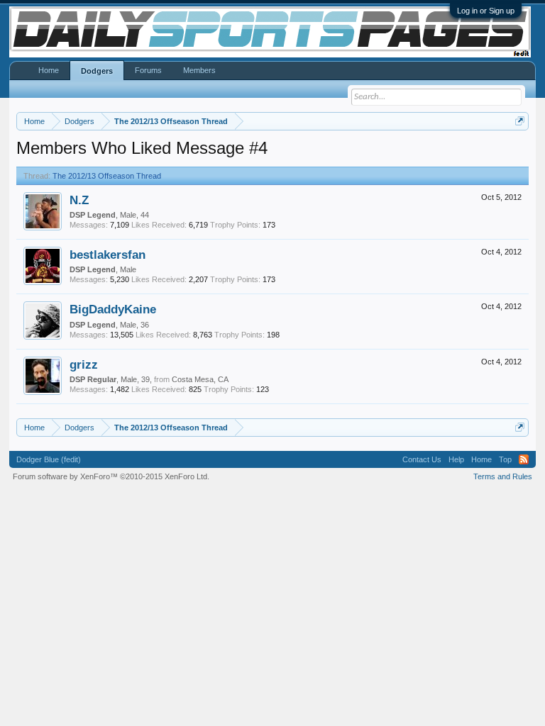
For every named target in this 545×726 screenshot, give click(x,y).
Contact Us (421, 459)
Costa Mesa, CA (200, 379)
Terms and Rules (502, 476)
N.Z (79, 200)
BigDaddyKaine (113, 309)
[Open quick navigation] (519, 120)
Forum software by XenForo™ (111, 476)
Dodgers (97, 71)
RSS (524, 459)
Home (48, 70)
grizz (84, 364)
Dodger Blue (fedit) (48, 459)
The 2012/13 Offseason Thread (107, 176)
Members (199, 70)
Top (505, 459)
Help (456, 459)
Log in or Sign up (485, 10)
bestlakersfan (107, 254)
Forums (148, 70)
